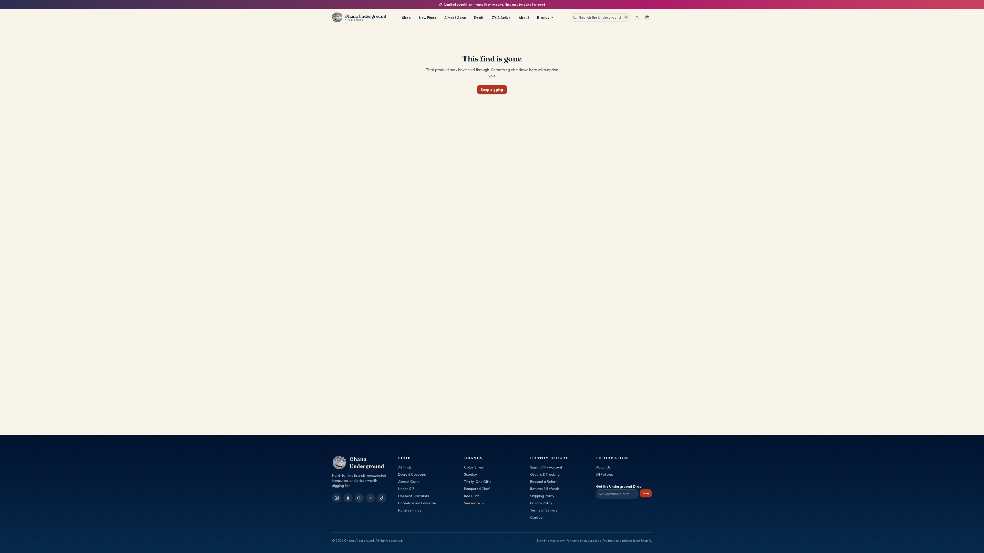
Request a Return (544, 481)
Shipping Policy (542, 496)
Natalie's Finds (409, 510)
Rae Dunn (471, 496)
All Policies (604, 474)
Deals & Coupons (412, 474)
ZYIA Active (501, 17)
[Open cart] (647, 17)
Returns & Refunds (545, 488)
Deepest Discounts (413, 496)
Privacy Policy (541, 503)
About (524, 17)
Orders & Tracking (545, 474)
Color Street (474, 467)
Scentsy (470, 474)
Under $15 (406, 488)
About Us (603, 467)
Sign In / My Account (546, 467)
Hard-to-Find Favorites (417, 503)
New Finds (427, 17)
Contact (537, 517)
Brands (543, 17)
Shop (406, 17)
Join (646, 493)
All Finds (405, 467)
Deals (479, 17)
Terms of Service (544, 510)
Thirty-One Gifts (477, 481)
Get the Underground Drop (619, 486)
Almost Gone (455, 17)
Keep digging (492, 89)
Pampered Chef (477, 488)
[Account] (637, 17)
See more (474, 503)
